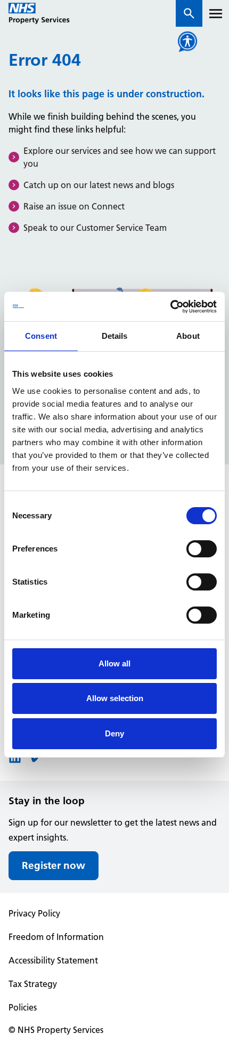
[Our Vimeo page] (34, 760)
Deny (114, 733)
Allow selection (114, 698)
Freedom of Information (56, 936)
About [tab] (188, 335)
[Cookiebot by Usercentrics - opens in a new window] (170, 307)
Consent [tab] (41, 335)
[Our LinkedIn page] (15, 760)
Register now (53, 865)
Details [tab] (115, 335)
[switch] (201, 548)
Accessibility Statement (53, 960)
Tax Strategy (33, 983)
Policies (23, 1007)
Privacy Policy (34, 913)
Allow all (114, 663)
